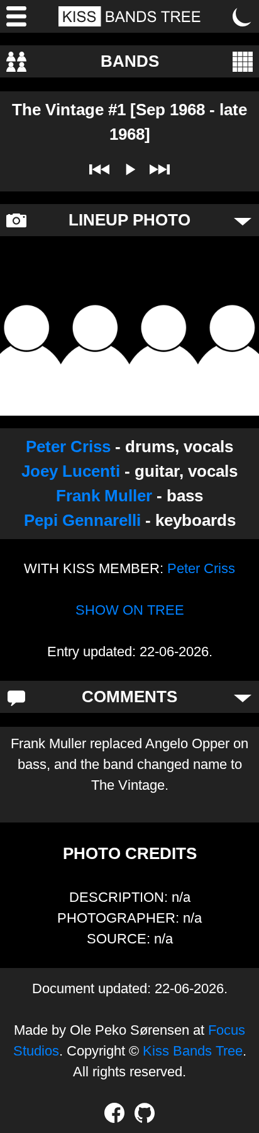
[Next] (160, 169)
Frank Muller (104, 495)
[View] (243, 62)
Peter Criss (68, 446)
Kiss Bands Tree (193, 1051)
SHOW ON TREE (129, 610)
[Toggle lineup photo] (243, 220)
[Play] (129, 169)
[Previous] (99, 169)
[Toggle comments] (243, 697)
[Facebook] (114, 1113)
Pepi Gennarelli (82, 520)
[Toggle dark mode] (243, 16)
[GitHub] (145, 1113)
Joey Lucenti (70, 471)
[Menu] (16, 16)
